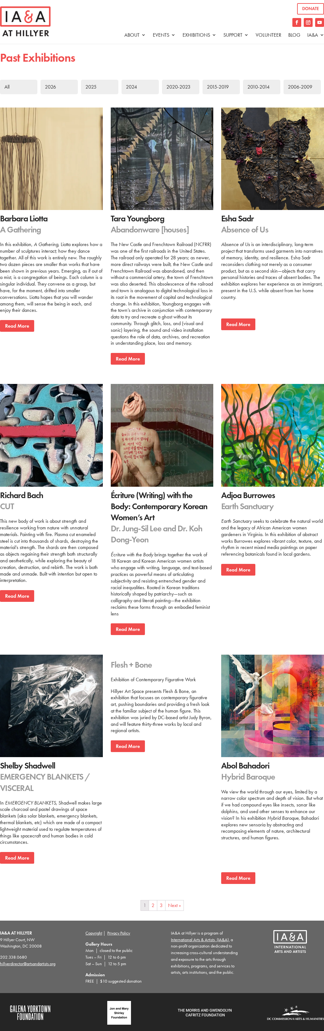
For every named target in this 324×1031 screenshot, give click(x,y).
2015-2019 (218, 87)
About (132, 35)
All (6, 87)
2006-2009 (300, 87)
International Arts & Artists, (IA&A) (200, 939)
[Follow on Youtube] (319, 22)
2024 (131, 87)
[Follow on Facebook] (296, 22)
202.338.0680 (13, 957)
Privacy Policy (118, 933)
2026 (50, 87)
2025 (91, 87)
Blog (294, 35)
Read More (17, 326)
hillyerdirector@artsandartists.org (27, 963)
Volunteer (268, 35)
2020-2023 (178, 87)
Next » (174, 905)
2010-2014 (258, 87)
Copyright (93, 933)
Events (161, 35)
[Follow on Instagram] (308, 22)
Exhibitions (196, 35)
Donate (310, 8)
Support (232, 35)
